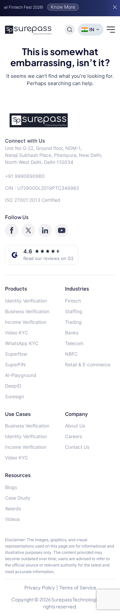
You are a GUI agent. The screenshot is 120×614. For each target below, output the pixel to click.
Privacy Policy (39, 587)
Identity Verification (26, 301)
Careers (73, 436)
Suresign (14, 396)
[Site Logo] (28, 29)
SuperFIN (15, 364)
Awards (13, 508)
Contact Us (77, 447)
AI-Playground (20, 375)
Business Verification (27, 311)
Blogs (11, 487)
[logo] (60, 120)
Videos (12, 519)
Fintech (73, 301)
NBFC (71, 354)
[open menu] (111, 30)
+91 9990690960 (25, 176)
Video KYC (16, 332)
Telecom (74, 343)
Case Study (17, 498)
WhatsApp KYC (21, 343)
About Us (75, 426)
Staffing (73, 311)
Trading (73, 322)
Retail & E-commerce (87, 364)
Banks (71, 332)
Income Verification (25, 322)
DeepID (13, 386)
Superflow (16, 354)
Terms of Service (77, 587)
